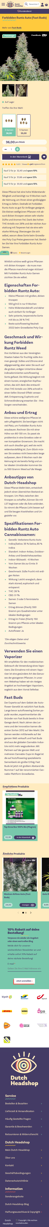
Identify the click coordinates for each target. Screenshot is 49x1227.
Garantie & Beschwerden (23, 1126)
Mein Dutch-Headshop (23, 1149)
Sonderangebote (23, 1196)
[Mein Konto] (42, 4)
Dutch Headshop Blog (23, 1204)
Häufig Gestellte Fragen (23, 1118)
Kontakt (23, 1165)
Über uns (23, 1157)
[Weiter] (30, 912)
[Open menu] (3, 4)
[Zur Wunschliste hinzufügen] (44, 157)
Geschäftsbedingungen (23, 1173)
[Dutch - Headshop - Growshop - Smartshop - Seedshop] (15, 4)
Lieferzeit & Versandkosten (23, 1111)
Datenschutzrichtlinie (23, 1180)
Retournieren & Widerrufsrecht (23, 1134)
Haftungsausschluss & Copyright (23, 1211)
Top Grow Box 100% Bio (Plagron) (20, 827)
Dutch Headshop (8, 1222)
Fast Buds (17, 27)
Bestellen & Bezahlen (23, 1103)
